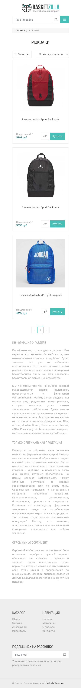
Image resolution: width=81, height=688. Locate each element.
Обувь (16, 618)
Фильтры (23, 54)
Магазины (48, 622)
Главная (47, 618)
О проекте (48, 626)
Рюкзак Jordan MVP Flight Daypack (40, 294)
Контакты (48, 630)
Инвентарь (19, 630)
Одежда (17, 622)
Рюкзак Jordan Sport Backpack (40, 119)
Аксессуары (19, 626)
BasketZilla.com (54, 683)
